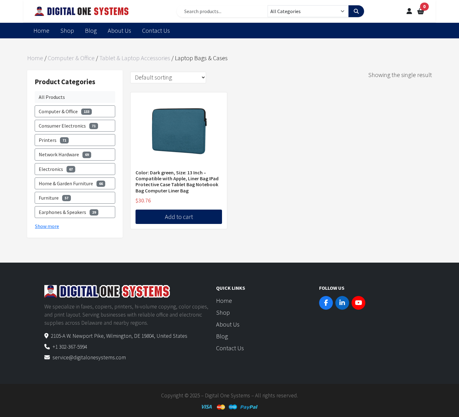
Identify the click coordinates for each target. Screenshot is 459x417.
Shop (67, 30)
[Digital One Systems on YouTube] (358, 303)
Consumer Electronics (67, 126)
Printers (52, 140)
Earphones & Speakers (67, 212)
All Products (52, 97)
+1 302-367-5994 (69, 346)
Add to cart (179, 217)
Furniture (53, 198)
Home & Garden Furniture (71, 183)
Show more (47, 226)
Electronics (56, 169)
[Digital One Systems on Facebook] (326, 303)
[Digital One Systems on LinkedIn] (342, 303)
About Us (119, 30)
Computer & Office (71, 58)
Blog (91, 30)
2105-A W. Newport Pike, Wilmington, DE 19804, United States (119, 335)
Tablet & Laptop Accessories (134, 58)
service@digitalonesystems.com (89, 357)
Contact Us (156, 30)
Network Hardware (64, 154)
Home (41, 30)
